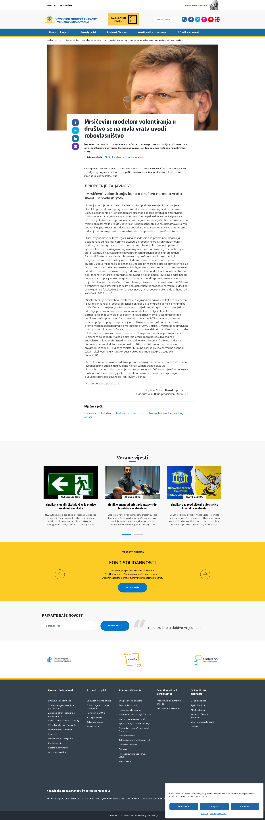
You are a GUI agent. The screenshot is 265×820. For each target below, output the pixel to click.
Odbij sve (214, 806)
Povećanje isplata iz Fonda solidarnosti (132, 570)
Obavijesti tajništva (57, 752)
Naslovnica (52, 40)
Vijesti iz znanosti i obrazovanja (64, 720)
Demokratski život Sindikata (62, 725)
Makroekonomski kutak (168, 708)
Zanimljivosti (54, 743)
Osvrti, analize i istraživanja (152, 32)
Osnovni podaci (199, 700)
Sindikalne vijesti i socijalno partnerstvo (83, 40)
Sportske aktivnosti (58, 747)
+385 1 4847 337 (121, 798)
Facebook (191, 19)
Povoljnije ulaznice (128, 744)
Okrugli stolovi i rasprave (60, 738)
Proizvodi (124, 749)
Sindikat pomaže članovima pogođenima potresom (132, 574)
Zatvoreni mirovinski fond (132, 719)
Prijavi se (51, 5)
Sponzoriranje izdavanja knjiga (134, 723)
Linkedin (75, 138)
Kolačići (204, 813)
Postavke (245, 806)
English (217, 19)
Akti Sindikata (198, 710)
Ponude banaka (127, 735)
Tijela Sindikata (198, 705)
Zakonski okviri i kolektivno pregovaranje (61, 714)
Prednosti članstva (117, 32)
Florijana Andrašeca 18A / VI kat (71, 798)
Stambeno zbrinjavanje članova (135, 714)
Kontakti (195, 726)
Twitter (197, 19)
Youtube (211, 19)
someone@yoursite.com (75, 146)
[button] (126, 534)
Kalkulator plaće (95, 722)
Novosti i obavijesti (59, 32)
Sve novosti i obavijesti (59, 700)
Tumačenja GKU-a (96, 712)
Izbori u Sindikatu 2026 (202, 722)
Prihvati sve (184, 806)
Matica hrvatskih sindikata (98, 413)
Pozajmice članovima (130, 710)
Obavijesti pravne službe (99, 700)
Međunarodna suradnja (60, 729)
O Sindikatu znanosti (188, 32)
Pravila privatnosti (218, 813)
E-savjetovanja (94, 717)
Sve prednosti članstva (130, 700)
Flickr (204, 19)
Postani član (66, 5)
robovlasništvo (122, 413)
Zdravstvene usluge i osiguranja (135, 740)
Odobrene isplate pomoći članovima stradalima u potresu (132, 577)
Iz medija (52, 734)
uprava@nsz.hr (148, 798)
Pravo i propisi (88, 32)
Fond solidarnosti (132, 562)
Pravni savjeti (93, 726)
